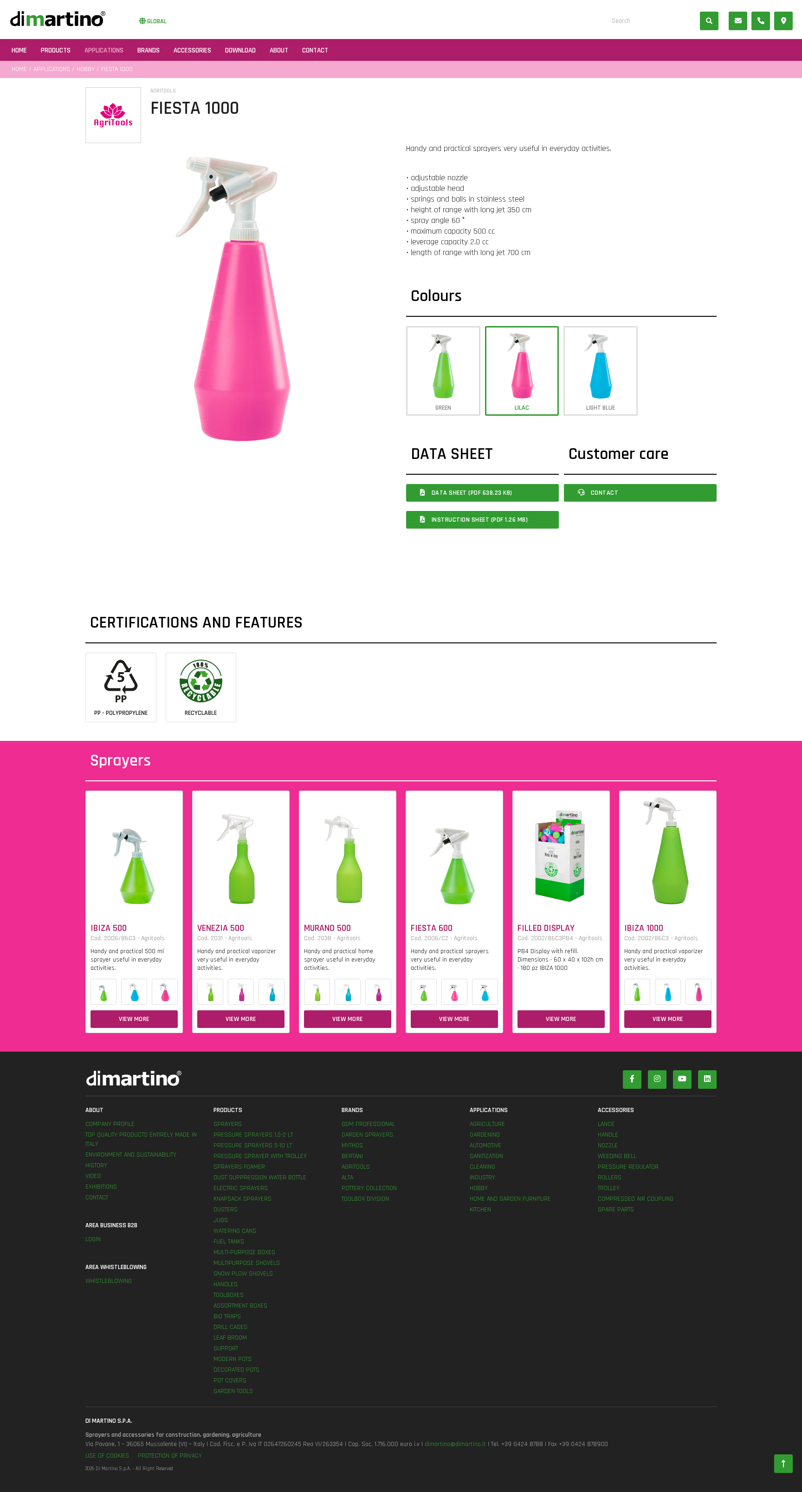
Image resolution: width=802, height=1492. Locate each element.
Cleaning (482, 1167)
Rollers (609, 1177)
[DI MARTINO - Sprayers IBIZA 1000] (668, 849)
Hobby (86, 69)
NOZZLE (608, 1145)
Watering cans (234, 1231)
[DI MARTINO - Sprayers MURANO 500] (347, 849)
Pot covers (229, 1380)
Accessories (192, 50)
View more (134, 1019)
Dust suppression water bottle (259, 1177)
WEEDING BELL (617, 1156)
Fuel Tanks (228, 1241)
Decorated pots (236, 1370)
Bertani (352, 1156)
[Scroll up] (783, 1464)
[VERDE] (103, 992)
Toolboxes (228, 1295)
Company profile (110, 1124)
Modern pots (232, 1359)
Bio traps (227, 1316)
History (96, 1165)
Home (19, 50)
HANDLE (608, 1135)
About (279, 50)
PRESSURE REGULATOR (628, 1167)
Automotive (485, 1145)
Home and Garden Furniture (510, 1199)
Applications (103, 50)
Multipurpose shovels (246, 1263)
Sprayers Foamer (239, 1167)
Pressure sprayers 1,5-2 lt (253, 1135)
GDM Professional (368, 1124)
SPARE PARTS (616, 1209)
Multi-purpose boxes (244, 1252)
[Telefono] (760, 21)
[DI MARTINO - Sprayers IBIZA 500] (134, 849)
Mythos (352, 1145)
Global (156, 21)
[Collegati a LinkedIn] (707, 1079)
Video (93, 1176)
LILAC (522, 408)
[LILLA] (165, 992)
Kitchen (480, 1209)
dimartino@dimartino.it (455, 1444)
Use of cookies (107, 1456)
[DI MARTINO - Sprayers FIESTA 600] (454, 849)
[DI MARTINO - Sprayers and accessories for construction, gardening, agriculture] (57, 19)
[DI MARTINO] (243, 1078)
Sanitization (486, 1156)
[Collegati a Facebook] (632, 1079)
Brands (148, 50)
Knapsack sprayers (242, 1199)
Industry (482, 1177)
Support (225, 1348)
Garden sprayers (367, 1135)
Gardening (485, 1135)
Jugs (220, 1220)
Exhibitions (101, 1187)
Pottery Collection (369, 1188)
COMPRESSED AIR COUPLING (635, 1199)
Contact (315, 50)
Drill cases (230, 1327)
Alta (347, 1177)
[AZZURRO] (134, 992)
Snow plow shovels (243, 1274)
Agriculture (487, 1124)
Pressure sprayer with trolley (260, 1156)
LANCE (606, 1124)
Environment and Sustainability (130, 1155)
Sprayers (227, 1124)
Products (56, 50)
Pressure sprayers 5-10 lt (252, 1145)
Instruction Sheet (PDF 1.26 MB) (479, 520)
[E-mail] (738, 21)
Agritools (356, 1167)
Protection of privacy (170, 1456)
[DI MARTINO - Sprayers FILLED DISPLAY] (561, 849)
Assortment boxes (240, 1306)
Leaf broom (230, 1338)
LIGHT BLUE (600, 408)
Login (93, 1239)
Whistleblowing (108, 1281)
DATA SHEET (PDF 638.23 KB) (471, 493)
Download (240, 50)
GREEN (443, 408)
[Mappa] (783, 21)
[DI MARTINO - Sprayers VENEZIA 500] (241, 849)
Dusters (225, 1209)
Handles (225, 1284)
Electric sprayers (240, 1188)
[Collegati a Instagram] (657, 1079)
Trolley (609, 1188)
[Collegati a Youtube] (682, 1079)
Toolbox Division (365, 1199)
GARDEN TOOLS (233, 1391)
